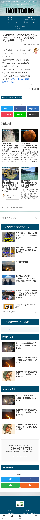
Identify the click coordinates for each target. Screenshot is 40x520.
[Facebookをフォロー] (29, 479)
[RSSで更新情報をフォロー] (29, 485)
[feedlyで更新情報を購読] (10, 485)
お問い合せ (10, 514)
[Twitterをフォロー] (10, 479)
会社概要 (29, 510)
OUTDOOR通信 (8, 97)
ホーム (10, 510)
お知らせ (19, 97)
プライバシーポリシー (29, 514)
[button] (37, 218)
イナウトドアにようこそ (13, 329)
